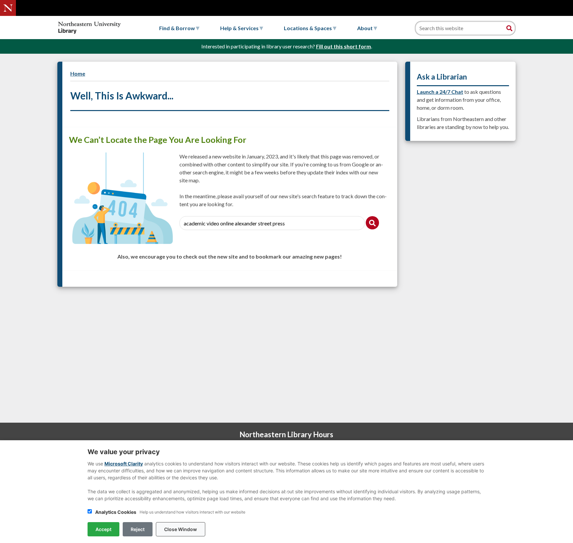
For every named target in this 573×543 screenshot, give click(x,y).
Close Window (180, 529)
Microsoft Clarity (123, 463)
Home (77, 73)
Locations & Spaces (308, 28)
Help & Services (240, 28)
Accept (103, 529)
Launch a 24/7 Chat (440, 92)
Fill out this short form (343, 46)
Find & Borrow (177, 28)
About (365, 28)
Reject (138, 529)
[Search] (509, 28)
